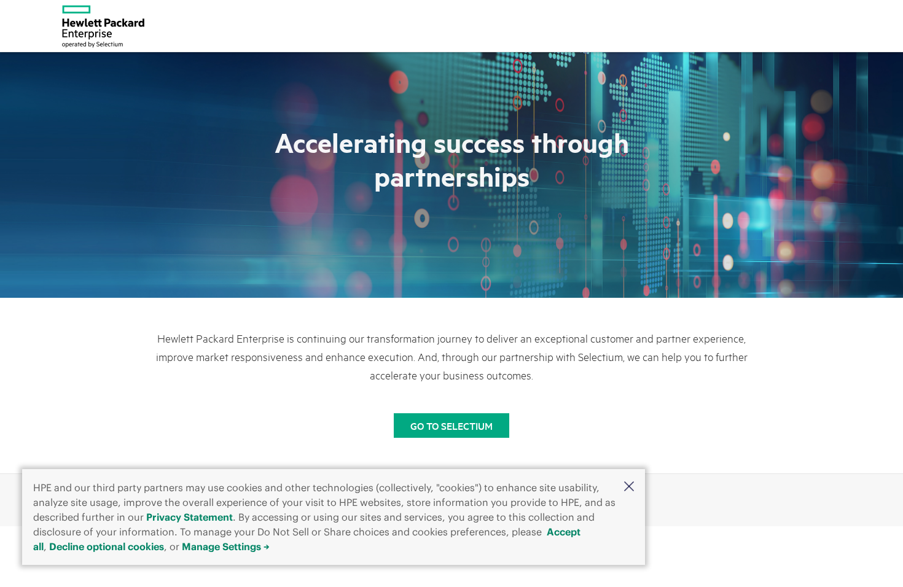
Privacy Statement (189, 517)
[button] (629, 486)
